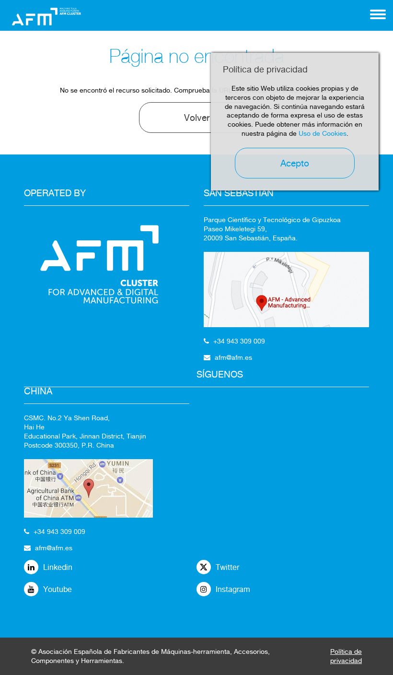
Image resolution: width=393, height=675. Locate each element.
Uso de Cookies (323, 133)
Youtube (57, 589)
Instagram (233, 589)
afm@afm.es (53, 548)
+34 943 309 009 (59, 531)
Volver (196, 117)
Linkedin (57, 567)
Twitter (227, 567)
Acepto (294, 163)
